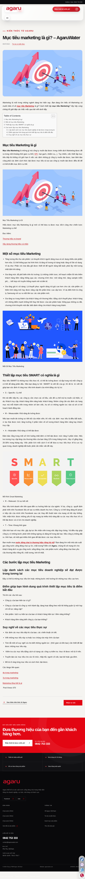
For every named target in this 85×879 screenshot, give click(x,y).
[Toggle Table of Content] (52, 116)
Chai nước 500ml (8, 821)
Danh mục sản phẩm (51, 821)
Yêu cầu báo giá (49, 826)
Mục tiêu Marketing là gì (14, 119)
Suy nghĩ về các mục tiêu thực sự (20, 135)
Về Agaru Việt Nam (50, 811)
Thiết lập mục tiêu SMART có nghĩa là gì (20, 125)
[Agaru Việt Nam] (14, 9)
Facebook (7, 798)
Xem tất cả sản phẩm (9, 826)
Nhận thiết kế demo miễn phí (17, 743)
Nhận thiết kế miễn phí (66, 9)
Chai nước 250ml (8, 811)
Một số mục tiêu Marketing (15, 122)
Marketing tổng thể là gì (12, 683)
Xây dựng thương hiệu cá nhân (15, 244)
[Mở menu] (7, 17)
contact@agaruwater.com (10, 842)
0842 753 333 (10, 837)
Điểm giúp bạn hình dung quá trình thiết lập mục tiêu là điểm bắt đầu (31, 132)
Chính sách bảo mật (6, 876)
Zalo (19, 798)
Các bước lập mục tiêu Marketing (17, 127)
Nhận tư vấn (70, 703)
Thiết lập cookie (35, 876)
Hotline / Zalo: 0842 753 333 (73, 2)
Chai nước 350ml (8, 816)
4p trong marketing (10, 673)
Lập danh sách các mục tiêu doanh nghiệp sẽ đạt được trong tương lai (32, 130)
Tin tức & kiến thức (18, 44)
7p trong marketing (10, 678)
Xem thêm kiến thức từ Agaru (17, 702)
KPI (36, 154)
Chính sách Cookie (21, 876)
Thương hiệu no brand (12, 239)
